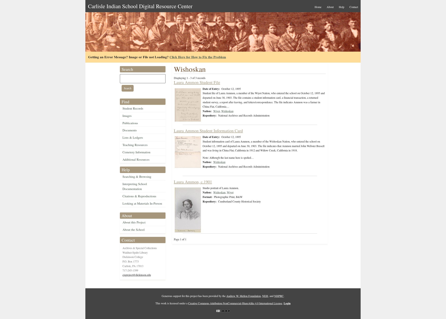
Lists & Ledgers (132, 137)
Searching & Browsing (136, 176)
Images (127, 116)
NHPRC (279, 296)
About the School (133, 229)
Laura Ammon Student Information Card (208, 130)
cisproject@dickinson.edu (136, 275)
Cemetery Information (136, 152)
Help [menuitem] (341, 7)
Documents (129, 130)
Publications (130, 123)
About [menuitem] (330, 7)
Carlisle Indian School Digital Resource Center (140, 6)
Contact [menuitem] (353, 7)
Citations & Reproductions (139, 196)
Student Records (132, 108)
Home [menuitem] (318, 7)
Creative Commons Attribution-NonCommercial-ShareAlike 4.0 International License (235, 303)
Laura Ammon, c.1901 (193, 182)
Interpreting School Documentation (134, 186)
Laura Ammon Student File (197, 82)
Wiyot (216, 111)
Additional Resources (135, 159)
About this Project (133, 222)
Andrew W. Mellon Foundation (243, 296)
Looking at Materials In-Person (142, 203)
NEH (265, 296)
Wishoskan (227, 111)
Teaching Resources (135, 145)
